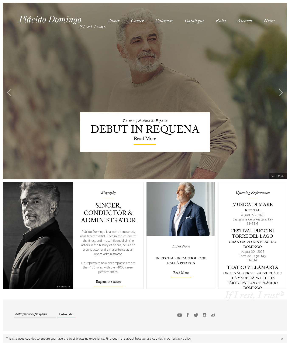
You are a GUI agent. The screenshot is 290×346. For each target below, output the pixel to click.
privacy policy (181, 338)
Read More (181, 273)
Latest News (181, 247)
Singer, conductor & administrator (108, 214)
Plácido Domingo (50, 19)
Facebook (187, 315)
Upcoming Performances (253, 193)
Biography (108, 193)
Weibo (213, 315)
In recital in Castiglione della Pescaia (181, 261)
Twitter (196, 315)
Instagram (204, 315)
